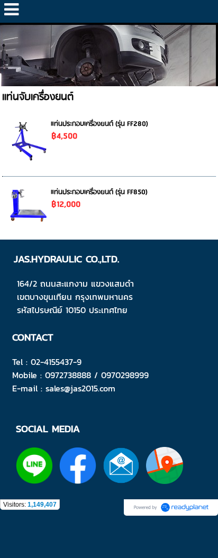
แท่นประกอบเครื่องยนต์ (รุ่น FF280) (99, 124)
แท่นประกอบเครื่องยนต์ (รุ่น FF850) (99, 192)
